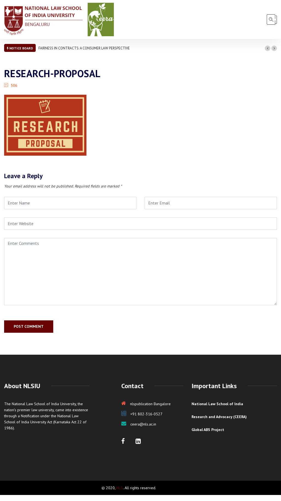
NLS (119, 487)
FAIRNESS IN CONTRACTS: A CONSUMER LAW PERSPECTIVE (84, 48)
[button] (267, 48)
